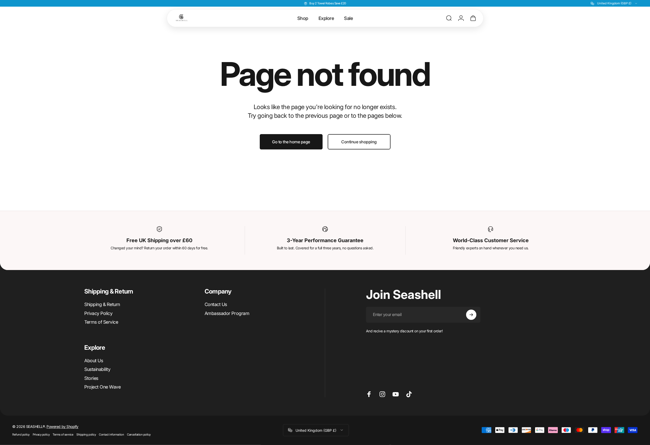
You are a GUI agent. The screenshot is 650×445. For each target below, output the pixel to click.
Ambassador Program (227, 313)
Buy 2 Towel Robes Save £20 (327, 3)
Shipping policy (86, 434)
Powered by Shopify (62, 426)
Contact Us (216, 304)
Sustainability (97, 369)
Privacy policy (41, 434)
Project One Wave (102, 387)
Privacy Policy (98, 313)
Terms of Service (101, 322)
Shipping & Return (102, 304)
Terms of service (63, 434)
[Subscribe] (471, 315)
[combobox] (614, 3)
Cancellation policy (139, 434)
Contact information (111, 434)
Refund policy (21, 434)
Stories (91, 378)
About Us (93, 360)
